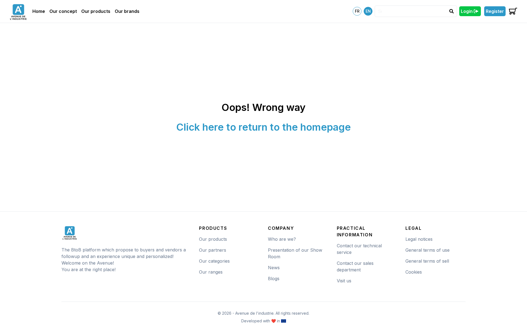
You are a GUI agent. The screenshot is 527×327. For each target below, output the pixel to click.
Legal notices (419, 239)
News (274, 267)
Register (495, 11)
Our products (95, 11)
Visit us (344, 280)
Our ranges (211, 272)
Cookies (413, 272)
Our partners (212, 250)
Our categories (214, 261)
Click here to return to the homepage (263, 127)
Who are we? (282, 239)
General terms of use (427, 250)
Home (38, 11)
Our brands (127, 11)
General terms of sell (427, 261)
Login (467, 11)
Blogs (273, 278)
